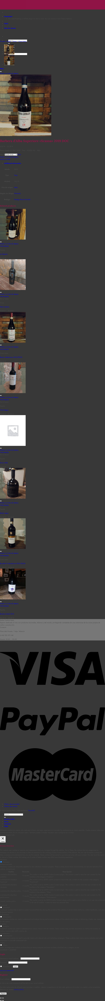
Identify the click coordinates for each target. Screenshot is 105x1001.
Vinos (15, 41)
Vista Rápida (4, 246)
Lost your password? (7, 970)
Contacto (7, 824)
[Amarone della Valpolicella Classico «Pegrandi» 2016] (9, 54)
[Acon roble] (13, 445)
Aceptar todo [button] (9, 835)
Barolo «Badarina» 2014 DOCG (11, 357)
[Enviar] (9, 43)
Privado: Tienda (5, 41)
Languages (8, 16)
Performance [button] (4, 914)
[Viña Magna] (13, 392)
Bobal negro (4, 513)
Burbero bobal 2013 (7, 614)
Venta (2, 154)
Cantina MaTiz (9, 819)
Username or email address (10, 958)
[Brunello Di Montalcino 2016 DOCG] (13, 548)
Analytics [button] (3, 924)
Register (3, 993)
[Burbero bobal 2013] (13, 599)
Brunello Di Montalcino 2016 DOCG (12, 563)
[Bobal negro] (13, 498)
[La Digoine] (13, 239)
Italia (16, 187)
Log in (15, 966)
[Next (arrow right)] (3, 1000)
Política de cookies (10, 806)
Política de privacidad (11, 804)
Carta (6, 821)
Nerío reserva (4, 307)
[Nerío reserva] (13, 289)
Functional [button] (3, 905)
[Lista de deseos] (1, 71)
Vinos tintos (22, 41)
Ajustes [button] (2, 835)
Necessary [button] (3, 859)
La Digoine (3, 254)
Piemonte (17, 193)
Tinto (16, 175)
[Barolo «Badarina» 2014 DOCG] (9, 65)
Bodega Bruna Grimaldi (22, 199)
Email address (5, 979)
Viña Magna (4, 410)
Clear (19, 154)
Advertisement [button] (5, 933)
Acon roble (4, 463)
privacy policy (19, 989)
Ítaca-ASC (31, 810)
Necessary (6, 862)
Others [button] (2, 943)
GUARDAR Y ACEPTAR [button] (8, 950)
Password (4, 962)
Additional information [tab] (12, 163)
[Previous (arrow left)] (1, 1000)
